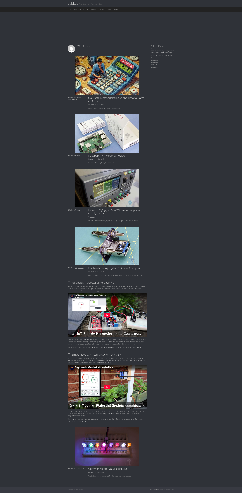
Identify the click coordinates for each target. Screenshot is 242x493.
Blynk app (83, 363)
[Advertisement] (121, 26)
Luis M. (92, 104)
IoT (98, 291)
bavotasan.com (170, 489)
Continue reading (135, 347)
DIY (70, 9)
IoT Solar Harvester (87, 339)
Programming (79, 9)
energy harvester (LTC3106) (103, 342)
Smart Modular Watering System (111, 360)
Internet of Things (133, 286)
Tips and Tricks (112, 9)
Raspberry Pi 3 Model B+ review (106, 155)
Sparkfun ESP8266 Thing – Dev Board (103, 347)
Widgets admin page (165, 52)
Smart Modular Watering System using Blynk (98, 354)
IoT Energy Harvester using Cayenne (93, 282)
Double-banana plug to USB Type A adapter (114, 268)
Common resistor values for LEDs (107, 468)
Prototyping (91, 9)
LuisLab (73, 3)
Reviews (101, 9)
